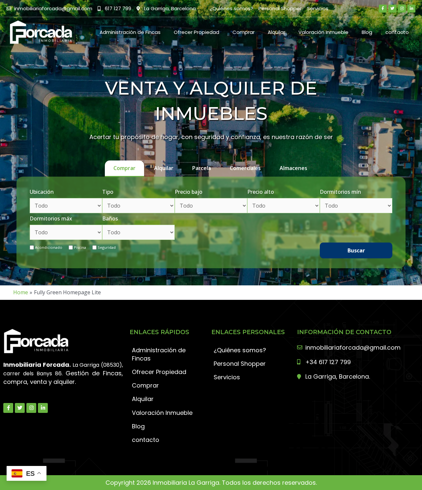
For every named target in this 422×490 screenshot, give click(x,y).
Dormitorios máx (51, 218)
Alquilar (276, 32)
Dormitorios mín (340, 191)
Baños (110, 218)
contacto (397, 32)
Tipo (107, 191)
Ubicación (42, 191)
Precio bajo (188, 191)
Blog (367, 32)
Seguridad (107, 247)
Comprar (243, 32)
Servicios (317, 8)
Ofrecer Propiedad (196, 32)
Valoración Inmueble (323, 32)
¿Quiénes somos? (231, 8)
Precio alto (260, 191)
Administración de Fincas (130, 32)
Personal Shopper (280, 8)
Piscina (80, 247)
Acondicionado (48, 247)
